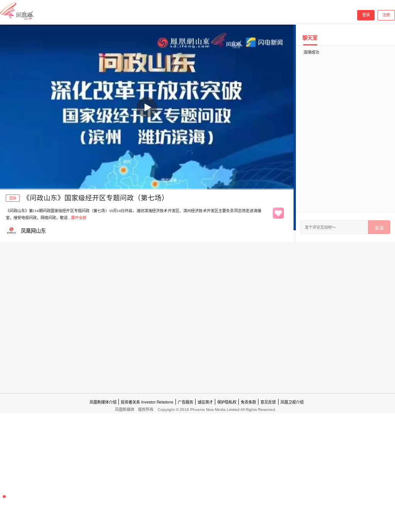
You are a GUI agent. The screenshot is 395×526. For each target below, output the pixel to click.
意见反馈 (268, 402)
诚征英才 (205, 402)
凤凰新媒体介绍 (102, 402)
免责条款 (248, 402)
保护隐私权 (226, 402)
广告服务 (185, 402)
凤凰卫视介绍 (292, 402)
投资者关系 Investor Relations (147, 402)
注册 (386, 15)
